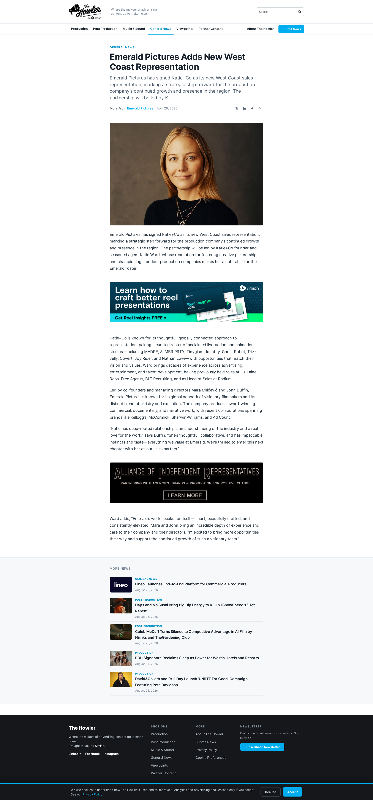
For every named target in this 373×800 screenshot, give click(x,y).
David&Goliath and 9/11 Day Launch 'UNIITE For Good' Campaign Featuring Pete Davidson (191, 682)
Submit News (291, 29)
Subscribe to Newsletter (262, 747)
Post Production (105, 28)
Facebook (92, 754)
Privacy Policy (206, 750)
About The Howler (260, 28)
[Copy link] (259, 108)
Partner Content (211, 28)
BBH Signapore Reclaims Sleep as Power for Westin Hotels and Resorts (197, 658)
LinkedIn (75, 754)
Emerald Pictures (140, 108)
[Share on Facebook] (252, 108)
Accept (292, 792)
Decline (270, 792)
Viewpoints (184, 28)
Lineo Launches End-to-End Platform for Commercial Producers (191, 584)
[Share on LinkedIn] (244, 108)
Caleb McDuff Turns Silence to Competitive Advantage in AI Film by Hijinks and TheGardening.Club (193, 634)
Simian (99, 746)
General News (160, 28)
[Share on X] (237, 108)
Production (79, 28)
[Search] (299, 12)
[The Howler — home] (85, 11)
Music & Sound (134, 28)
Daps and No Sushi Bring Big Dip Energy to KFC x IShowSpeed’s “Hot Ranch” (195, 608)
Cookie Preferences (211, 758)
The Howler (82, 728)
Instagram (111, 754)
